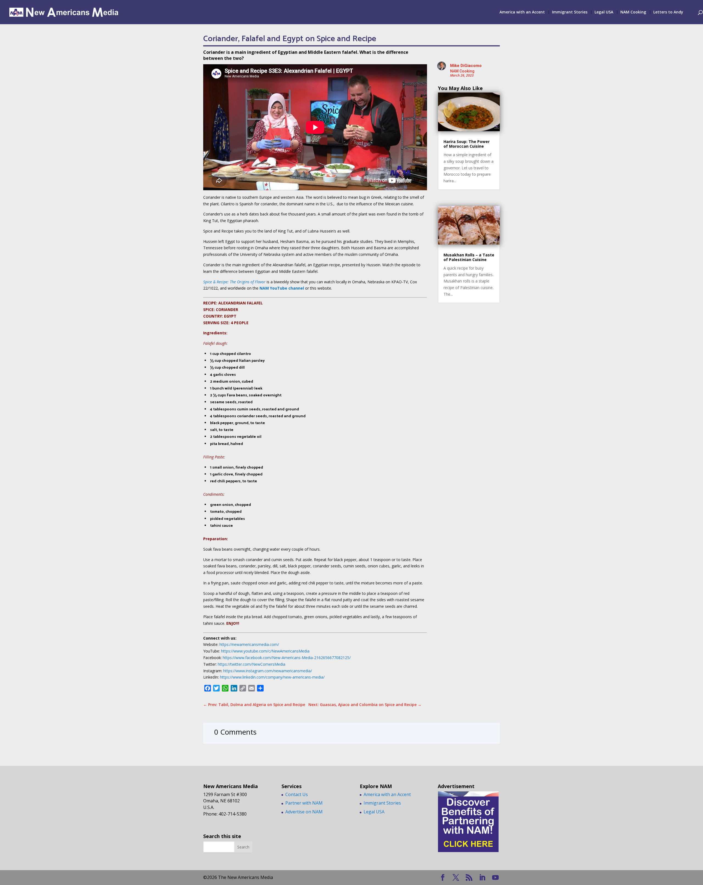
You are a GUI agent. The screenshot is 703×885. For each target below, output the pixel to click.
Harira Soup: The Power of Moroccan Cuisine (466, 144)
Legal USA (604, 12)
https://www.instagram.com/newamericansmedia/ (267, 670)
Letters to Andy (668, 12)
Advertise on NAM (304, 812)
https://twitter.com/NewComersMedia (251, 664)
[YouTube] (495, 877)
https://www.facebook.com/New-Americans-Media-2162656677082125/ (287, 657)
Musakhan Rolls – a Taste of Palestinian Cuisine (468, 257)
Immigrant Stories (569, 12)
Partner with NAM (304, 803)
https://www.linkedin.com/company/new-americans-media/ (272, 677)
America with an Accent (522, 12)
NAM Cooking (633, 12)
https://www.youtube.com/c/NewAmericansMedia (264, 651)
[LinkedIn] (482, 877)
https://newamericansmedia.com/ (249, 644)
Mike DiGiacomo (466, 65)
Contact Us (296, 794)
